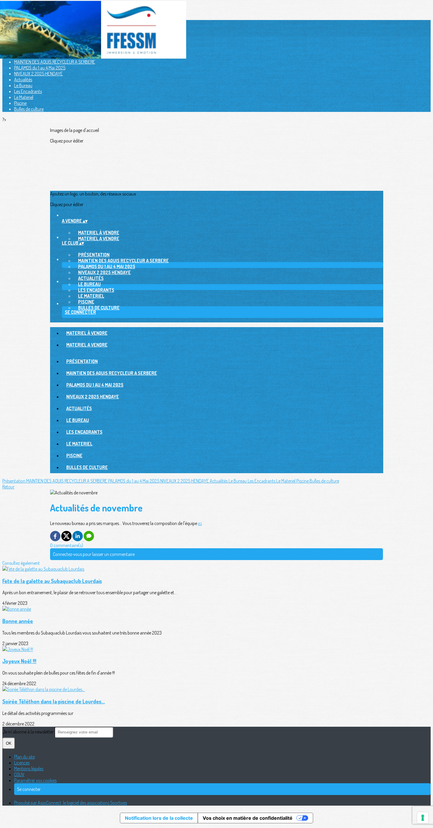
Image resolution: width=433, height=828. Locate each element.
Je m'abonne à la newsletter (28, 732)
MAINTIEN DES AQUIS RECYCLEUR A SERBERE (54, 62)
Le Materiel (23, 97)
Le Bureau (23, 85)
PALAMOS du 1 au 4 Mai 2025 (39, 68)
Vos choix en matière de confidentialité (247, 818)
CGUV (19, 774)
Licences (21, 763)
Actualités (23, 79)
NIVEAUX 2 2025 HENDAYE (38, 74)
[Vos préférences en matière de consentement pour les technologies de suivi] (422, 817)
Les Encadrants (28, 91)
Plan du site (24, 757)
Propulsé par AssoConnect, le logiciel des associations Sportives (70, 803)
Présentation (94, 255)
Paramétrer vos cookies (35, 780)
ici (200, 523)
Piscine (20, 103)
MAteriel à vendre (98, 233)
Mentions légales (28, 768)
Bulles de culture (29, 109)
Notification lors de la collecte (159, 818)
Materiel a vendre (98, 238)
